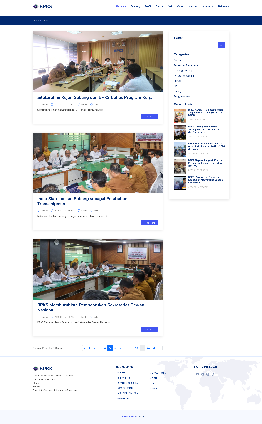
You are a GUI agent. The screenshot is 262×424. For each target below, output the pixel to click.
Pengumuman (182, 96)
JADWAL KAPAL (159, 373)
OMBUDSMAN (125, 388)
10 (136, 348)
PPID (176, 86)
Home (36, 19)
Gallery (178, 91)
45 (154, 348)
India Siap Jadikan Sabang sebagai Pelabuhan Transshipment (82, 201)
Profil (148, 6)
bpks (96, 104)
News (45, 19)
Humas (44, 104)
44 (148, 348)
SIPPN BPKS (124, 378)
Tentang (135, 6)
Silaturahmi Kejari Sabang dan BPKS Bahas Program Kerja (95, 97)
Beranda (121, 6)
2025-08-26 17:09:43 (65, 211)
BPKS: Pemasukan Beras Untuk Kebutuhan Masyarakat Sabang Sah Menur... (205, 180)
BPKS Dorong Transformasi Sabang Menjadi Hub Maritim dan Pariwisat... (204, 129)
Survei (177, 80)
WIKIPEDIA (123, 398)
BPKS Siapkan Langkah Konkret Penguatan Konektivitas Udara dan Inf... (205, 163)
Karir (170, 6)
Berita (159, 6)
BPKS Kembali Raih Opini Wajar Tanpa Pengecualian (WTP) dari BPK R (205, 112)
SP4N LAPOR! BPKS (128, 383)
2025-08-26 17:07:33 (65, 317)
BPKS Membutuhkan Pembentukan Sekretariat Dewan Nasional (90, 307)
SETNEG (122, 373)
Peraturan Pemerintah (186, 65)
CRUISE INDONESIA (128, 393)
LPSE (154, 383)
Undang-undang (183, 70)
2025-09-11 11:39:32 (65, 104)
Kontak (193, 6)
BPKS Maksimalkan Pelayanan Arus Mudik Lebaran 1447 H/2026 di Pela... (206, 146)
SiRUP (155, 388)
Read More (149, 116)
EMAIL (155, 378)
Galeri (180, 6)
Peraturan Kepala (184, 75)
